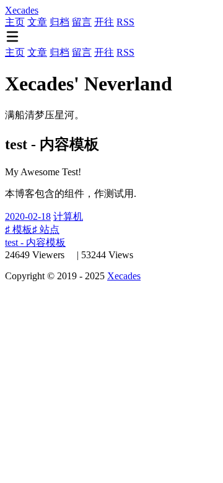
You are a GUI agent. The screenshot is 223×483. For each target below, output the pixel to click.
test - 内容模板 (35, 242)
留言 (82, 22)
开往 (104, 22)
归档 (59, 22)
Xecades (124, 276)
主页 (15, 22)
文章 (37, 22)
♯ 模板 (18, 229)
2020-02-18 (28, 216)
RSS (125, 22)
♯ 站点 (45, 229)
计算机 (68, 216)
